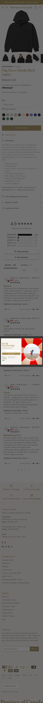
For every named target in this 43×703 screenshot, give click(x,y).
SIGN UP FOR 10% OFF (11, 353)
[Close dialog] (41, 339)
